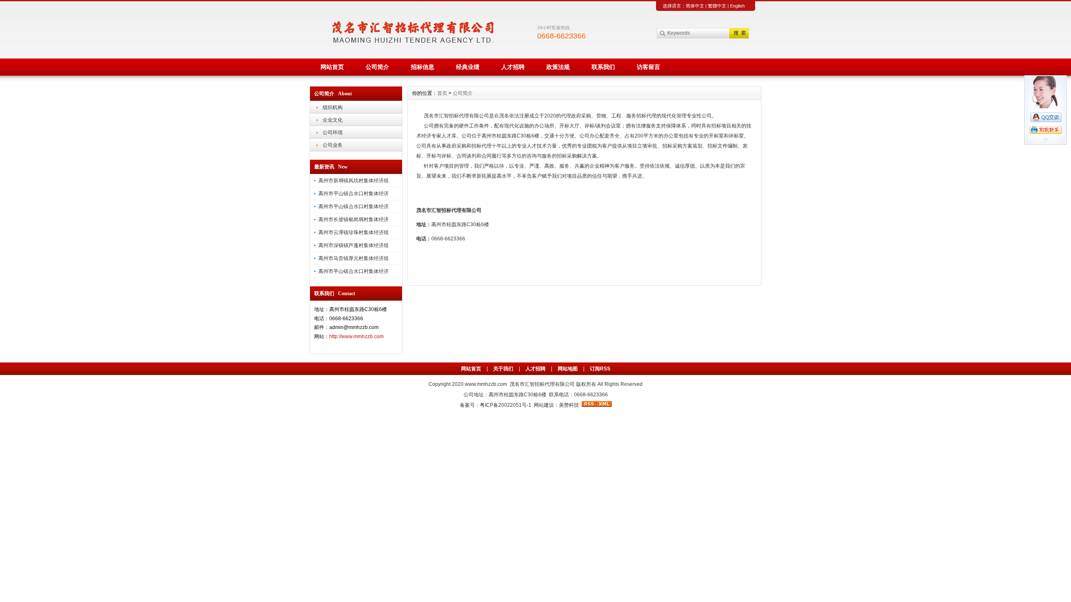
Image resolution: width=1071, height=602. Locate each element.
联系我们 (603, 67)
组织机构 (333, 107)
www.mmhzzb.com (487, 384)
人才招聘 (513, 67)
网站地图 (568, 369)
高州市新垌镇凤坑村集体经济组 (353, 181)
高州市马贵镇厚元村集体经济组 (353, 258)
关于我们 (503, 369)
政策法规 (558, 67)
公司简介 (377, 67)
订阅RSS (600, 369)
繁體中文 (717, 5)
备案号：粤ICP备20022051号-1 (495, 405)
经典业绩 (467, 67)
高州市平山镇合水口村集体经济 (353, 193)
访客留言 (648, 67)
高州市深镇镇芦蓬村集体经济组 (353, 245)
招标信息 (422, 67)
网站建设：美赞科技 (556, 405)
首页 (442, 93)
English (737, 5)
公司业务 (333, 145)
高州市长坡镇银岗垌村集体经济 (353, 219)
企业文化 (333, 120)
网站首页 (332, 67)
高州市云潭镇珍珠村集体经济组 (353, 232)
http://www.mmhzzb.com (356, 336)
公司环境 (333, 132)
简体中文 (695, 5)
